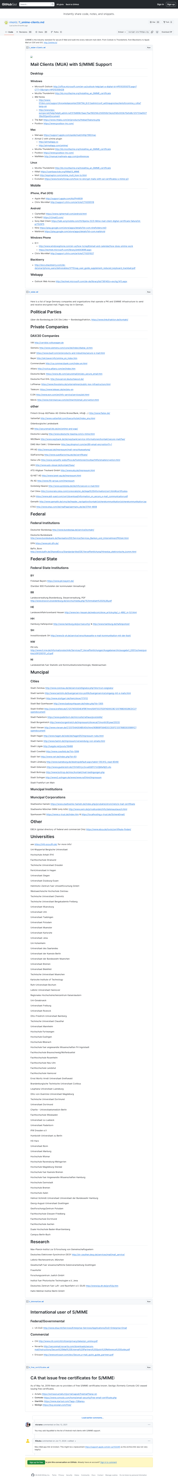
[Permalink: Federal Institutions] (28, 523)
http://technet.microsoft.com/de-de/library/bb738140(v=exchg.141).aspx (91, 281)
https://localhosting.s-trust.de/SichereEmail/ (103, 814)
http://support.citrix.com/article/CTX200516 (72, 202)
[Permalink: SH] (28, 630)
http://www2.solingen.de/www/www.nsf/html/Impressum (74, 777)
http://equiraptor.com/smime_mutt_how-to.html (63, 175)
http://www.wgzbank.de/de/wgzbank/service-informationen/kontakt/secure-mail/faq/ (83, 439)
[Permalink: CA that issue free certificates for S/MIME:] (28, 1378)
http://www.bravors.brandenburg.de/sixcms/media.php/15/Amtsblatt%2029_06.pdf (71, 600)
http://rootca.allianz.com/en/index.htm (56, 368)
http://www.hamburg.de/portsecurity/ (71, 624)
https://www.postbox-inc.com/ (59, 123)
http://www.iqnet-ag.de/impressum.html (61, 475)
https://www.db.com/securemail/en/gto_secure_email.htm (74, 374)
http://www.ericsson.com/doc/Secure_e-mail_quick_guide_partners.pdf (78, 1354)
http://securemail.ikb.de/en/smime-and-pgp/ (56, 428)
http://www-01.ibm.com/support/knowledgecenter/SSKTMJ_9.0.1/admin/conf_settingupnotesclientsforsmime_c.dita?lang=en (90, 103)
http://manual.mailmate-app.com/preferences (66, 156)
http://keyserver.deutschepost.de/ (67, 379)
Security (69, 1475)
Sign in (160, 4)
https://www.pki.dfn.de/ (47, 543)
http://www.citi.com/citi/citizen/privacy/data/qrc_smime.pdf (68, 1341)
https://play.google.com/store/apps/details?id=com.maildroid (75, 231)
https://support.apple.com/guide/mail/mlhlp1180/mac (70, 135)
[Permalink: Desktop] (28, 73)
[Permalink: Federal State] (28, 559)
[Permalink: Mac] (28, 129)
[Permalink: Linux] (28, 162)
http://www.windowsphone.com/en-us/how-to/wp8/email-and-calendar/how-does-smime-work (86, 246)
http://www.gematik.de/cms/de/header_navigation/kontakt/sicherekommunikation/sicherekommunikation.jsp (92, 501)
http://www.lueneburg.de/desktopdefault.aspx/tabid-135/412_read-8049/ (82, 762)
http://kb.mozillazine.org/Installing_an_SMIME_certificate (83, 93)
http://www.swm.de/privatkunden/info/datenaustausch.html (98, 809)
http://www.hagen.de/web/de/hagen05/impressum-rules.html (74, 735)
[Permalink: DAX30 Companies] (28, 336)
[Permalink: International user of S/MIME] (28, 1312)
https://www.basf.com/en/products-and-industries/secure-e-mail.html (70, 353)
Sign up (171, 4)
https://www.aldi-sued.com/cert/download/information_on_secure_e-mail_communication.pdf (82, 496)
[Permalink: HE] (28, 607)
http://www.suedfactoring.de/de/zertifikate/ (66, 454)
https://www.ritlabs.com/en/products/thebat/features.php (71, 119)
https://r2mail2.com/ (53, 217)
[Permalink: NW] (28, 642)
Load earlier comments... (93, 1418)
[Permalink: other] (28, 406)
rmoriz (13, 22)
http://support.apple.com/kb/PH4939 (64, 198)
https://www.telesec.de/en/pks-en (56, 389)
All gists (60, 4)
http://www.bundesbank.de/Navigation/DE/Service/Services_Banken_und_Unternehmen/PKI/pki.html (79, 538)
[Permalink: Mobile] (28, 185)
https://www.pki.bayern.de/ (60, 581)
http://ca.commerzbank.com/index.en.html (66, 363)
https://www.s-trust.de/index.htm (62, 814)
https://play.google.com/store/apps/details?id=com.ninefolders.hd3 (73, 227)
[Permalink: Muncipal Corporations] (28, 797)
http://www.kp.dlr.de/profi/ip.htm (102, 1285)
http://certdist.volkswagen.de (49, 342)
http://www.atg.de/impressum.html (78, 470)
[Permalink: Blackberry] (28, 259)
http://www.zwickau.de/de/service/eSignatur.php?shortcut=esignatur (79, 688)
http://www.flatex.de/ (99, 413)
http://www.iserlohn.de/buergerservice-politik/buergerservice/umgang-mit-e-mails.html (88, 693)
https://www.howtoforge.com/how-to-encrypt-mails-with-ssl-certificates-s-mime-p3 (86, 179)
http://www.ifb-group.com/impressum (56, 480)
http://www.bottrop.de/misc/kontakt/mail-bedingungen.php (75, 772)
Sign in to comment (108, 1462)
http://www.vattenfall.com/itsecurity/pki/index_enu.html (68, 418)
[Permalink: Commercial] (28, 1334)
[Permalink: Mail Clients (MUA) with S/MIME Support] (28, 64)
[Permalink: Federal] (28, 514)
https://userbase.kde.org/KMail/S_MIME (60, 171)
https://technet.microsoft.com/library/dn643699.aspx (65, 249)
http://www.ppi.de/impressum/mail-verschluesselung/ (64, 449)
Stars (42, 32)
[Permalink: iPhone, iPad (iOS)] (28, 193)
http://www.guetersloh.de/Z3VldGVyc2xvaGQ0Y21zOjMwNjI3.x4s (79, 767)
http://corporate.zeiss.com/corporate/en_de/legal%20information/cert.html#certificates (84, 491)
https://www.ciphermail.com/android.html (66, 213)
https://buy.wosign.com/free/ (57, 1405)
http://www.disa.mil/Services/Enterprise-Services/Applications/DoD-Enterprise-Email (85, 1328)
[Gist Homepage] (9, 4)
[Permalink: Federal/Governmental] (28, 1321)
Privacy (61, 1475)
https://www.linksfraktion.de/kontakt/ (109, 319)
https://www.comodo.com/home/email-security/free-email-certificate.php (80, 1397)
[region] (89, 169)
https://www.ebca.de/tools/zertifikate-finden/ (108, 829)
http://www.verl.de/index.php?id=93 (58, 756)
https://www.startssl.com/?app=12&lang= (64, 1401)
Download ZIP (167, 32)
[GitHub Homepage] (32, 1475)
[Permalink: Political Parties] (28, 312)
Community (85, 1475)
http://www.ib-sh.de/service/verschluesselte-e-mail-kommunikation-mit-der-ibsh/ (91, 635)
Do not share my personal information (133, 1475)
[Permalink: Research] (28, 1242)
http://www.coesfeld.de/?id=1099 (62, 751)
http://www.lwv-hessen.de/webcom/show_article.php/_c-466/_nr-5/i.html (101, 612)
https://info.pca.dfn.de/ (46, 844)
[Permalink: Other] (28, 822)
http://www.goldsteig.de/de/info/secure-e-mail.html (73, 486)
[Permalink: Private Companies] (28, 327)
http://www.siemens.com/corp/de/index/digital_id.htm (66, 348)
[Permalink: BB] (28, 592)
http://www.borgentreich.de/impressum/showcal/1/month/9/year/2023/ (85, 722)
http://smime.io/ (50, 42)
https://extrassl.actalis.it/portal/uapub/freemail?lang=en (69, 1394)
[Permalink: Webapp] (28, 274)
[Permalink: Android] (28, 208)
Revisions (25, 32)
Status (76, 1475)
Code (10, 32)
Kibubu (38, 1441)
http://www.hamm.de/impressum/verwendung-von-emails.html (74, 741)
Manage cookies (111, 1475)
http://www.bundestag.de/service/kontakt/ (73, 529)
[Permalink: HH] (28, 619)
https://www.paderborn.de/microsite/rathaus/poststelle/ (75, 717)
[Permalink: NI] (28, 660)
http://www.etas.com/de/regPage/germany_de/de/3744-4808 (66, 506)
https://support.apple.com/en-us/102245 (102, 1447)
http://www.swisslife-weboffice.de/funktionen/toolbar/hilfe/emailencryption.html (80, 460)
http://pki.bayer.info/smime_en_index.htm (57, 358)
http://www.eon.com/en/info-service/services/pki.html (62, 394)
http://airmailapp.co (48, 141)
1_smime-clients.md (31, 22)
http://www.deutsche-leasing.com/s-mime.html (72, 434)
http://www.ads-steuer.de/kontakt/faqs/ (55, 465)
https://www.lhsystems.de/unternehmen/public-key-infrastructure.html (76, 384)
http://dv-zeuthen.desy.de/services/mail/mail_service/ (98, 1254)
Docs (93, 1475)
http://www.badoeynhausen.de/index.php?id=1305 (78, 703)
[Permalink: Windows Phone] (28, 237)
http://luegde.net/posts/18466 (58, 746)
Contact (100, 1475)
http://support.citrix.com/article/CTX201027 (72, 253)
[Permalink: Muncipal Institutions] (28, 789)
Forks (58, 32)
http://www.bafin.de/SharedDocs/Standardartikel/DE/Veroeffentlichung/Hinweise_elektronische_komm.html (83, 551)
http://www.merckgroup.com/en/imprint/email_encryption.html (68, 400)
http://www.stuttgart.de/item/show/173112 (67, 698)
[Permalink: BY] (28, 576)
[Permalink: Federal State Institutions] (28, 568)
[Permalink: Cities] (28, 681)
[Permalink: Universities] (28, 837)
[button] (152, 32)
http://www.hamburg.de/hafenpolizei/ (111, 624)
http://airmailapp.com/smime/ (53, 145)
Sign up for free (36, 1462)
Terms (54, 1475)
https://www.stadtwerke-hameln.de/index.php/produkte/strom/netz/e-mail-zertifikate (93, 804)
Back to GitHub (72, 4)
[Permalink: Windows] (28, 81)
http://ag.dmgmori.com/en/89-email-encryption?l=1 (86, 444)
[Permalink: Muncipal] (28, 672)
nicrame (38, 1424)
